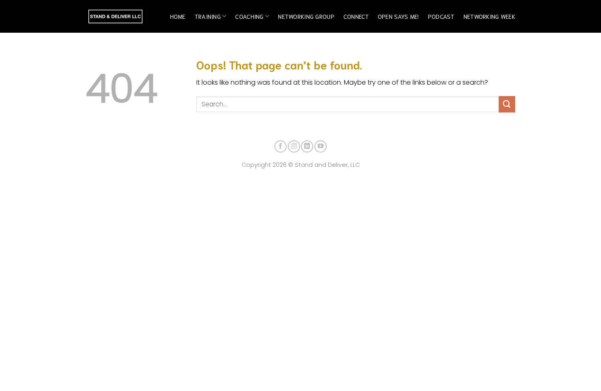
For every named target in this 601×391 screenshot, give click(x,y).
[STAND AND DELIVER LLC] (115, 16)
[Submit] (507, 104)
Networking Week (489, 16)
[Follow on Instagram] (294, 146)
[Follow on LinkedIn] (307, 146)
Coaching (249, 16)
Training (208, 16)
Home (178, 16)
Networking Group (306, 16)
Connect (356, 16)
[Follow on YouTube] (320, 146)
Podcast (441, 16)
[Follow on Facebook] (280, 146)
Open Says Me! (398, 16)
